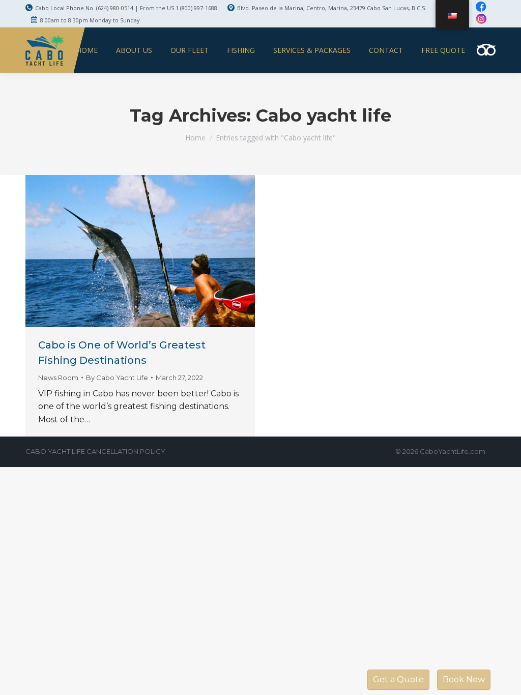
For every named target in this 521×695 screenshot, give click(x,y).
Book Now (464, 679)
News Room (58, 377)
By (117, 377)
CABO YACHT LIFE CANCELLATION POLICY (95, 451)
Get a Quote (398, 679)
